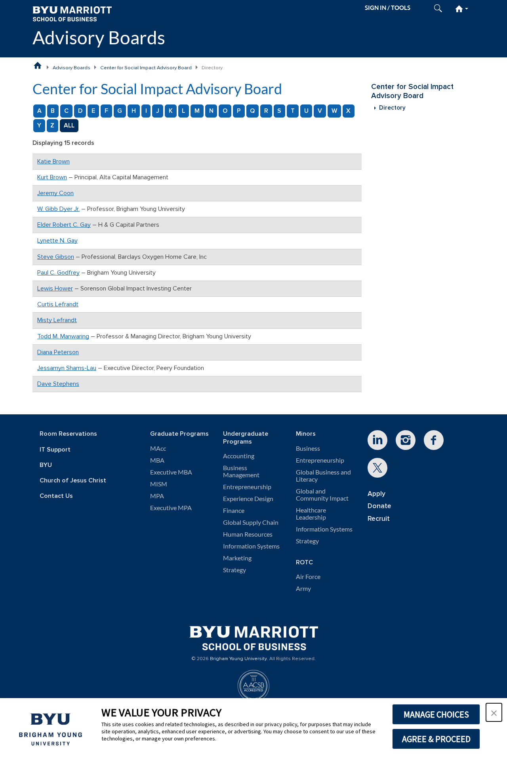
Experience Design (248, 498)
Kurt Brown (52, 177)
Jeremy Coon (55, 193)
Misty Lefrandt (57, 320)
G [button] (119, 111)
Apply (376, 494)
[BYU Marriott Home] (72, 13)
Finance (233, 510)
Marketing (237, 558)
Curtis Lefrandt (57, 304)
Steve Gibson (55, 257)
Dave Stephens (58, 384)
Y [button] (39, 125)
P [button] (239, 111)
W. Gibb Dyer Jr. (58, 209)
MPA (157, 495)
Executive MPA (171, 507)
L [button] (183, 111)
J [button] (157, 111)
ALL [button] (69, 125)
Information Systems (251, 546)
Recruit (379, 518)
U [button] (306, 111)
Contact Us (56, 496)
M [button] (197, 111)
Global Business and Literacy (323, 476)
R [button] (266, 111)
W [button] (334, 111)
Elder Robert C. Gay (64, 225)
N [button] (211, 111)
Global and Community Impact (322, 495)
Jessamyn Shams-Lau (66, 368)
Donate (379, 506)
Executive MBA (171, 472)
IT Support (55, 450)
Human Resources (248, 534)
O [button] (225, 111)
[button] (494, 712)
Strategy (234, 569)
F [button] (106, 111)
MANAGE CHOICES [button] (436, 714)
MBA (157, 460)
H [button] (134, 111)
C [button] (66, 111)
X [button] (348, 111)
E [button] (93, 111)
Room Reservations (68, 434)
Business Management (241, 471)
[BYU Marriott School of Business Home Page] (38, 65)
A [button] (39, 111)
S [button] (279, 111)
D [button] (80, 111)
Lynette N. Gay (57, 241)
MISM (158, 484)
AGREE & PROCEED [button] (436, 738)
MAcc (158, 448)
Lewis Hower (55, 288)
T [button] (293, 111)
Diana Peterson (58, 352)
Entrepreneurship (247, 486)
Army (303, 588)
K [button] (171, 111)
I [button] (146, 111)
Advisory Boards (98, 37)
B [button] (53, 111)
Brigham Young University (238, 659)
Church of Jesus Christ (73, 480)
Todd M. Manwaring (63, 336)
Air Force (308, 576)
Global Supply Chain (250, 522)
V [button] (320, 111)
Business (308, 448)
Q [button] (252, 111)
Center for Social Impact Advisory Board (146, 68)
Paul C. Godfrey (58, 273)
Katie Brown (53, 161)
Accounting (238, 455)
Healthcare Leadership (311, 514)
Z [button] (52, 125)
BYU (46, 465)
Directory (392, 108)
